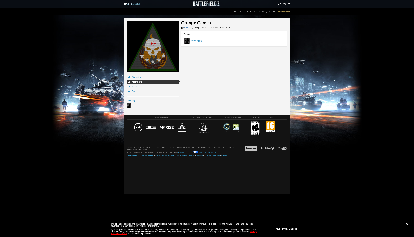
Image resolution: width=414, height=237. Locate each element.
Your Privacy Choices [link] (207, 152)
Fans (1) (131, 101)
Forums (260, 11)
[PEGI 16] (270, 126)
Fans (134, 91)
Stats (134, 86)
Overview (137, 77)
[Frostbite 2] (203, 128)
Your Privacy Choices (286, 228)
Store (272, 11)
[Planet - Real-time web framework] (227, 128)
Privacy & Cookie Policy (164, 155)
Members (137, 82)
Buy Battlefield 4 (244, 11)
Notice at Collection (212, 155)
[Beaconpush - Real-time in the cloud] (236, 128)
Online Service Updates (185, 155)
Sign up (286, 4)
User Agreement (147, 155)
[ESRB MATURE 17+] (255, 128)
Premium (284, 11)
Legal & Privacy (133, 155)
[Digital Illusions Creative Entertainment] (151, 127)
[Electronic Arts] (138, 127)
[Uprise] (167, 127)
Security (199, 155)
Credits (224, 155)
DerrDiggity (196, 41)
